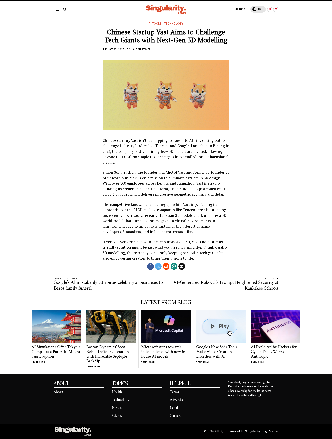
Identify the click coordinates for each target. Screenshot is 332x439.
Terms (174, 391)
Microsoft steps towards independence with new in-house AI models (164, 352)
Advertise (176, 399)
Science (117, 415)
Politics (117, 407)
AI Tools (155, 23)
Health (117, 391)
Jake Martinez (141, 49)
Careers (175, 415)
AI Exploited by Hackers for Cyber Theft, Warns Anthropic (274, 352)
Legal (174, 407)
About (58, 391)
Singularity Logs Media (261, 431)
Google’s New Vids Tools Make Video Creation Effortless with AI (216, 352)
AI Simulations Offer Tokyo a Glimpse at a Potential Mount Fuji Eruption (56, 352)
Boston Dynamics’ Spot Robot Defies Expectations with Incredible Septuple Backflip (108, 354)
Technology (173, 23)
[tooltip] (269, 9)
